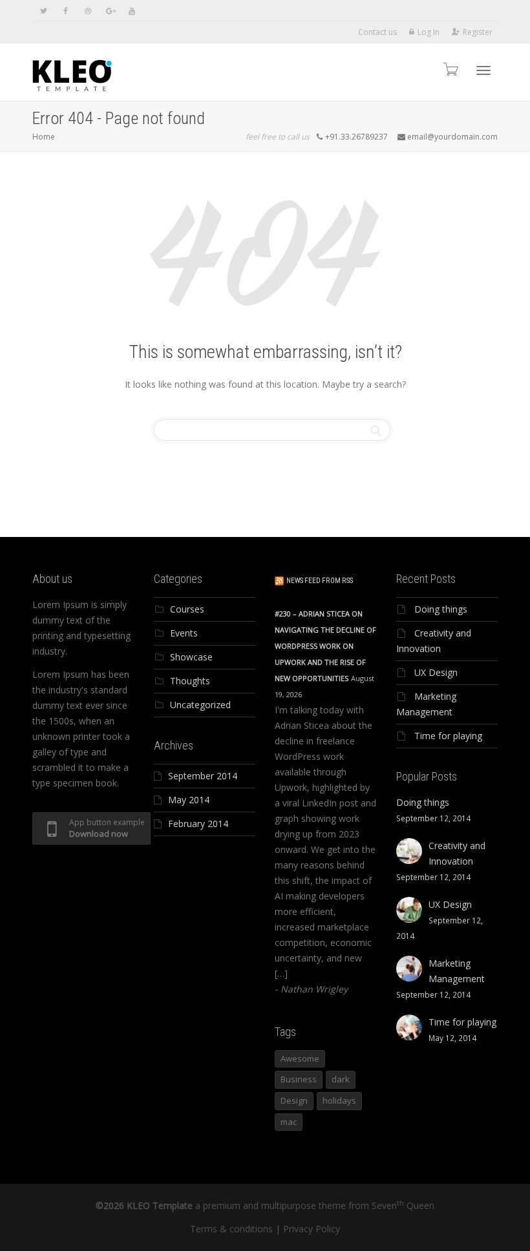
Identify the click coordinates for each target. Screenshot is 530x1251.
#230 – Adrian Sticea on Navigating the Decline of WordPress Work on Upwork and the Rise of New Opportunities (325, 646)
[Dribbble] (87, 10)
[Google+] (109, 10)
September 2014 (202, 776)
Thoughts (190, 681)
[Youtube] (131, 10)
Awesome (300, 1058)
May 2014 (188, 800)
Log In (429, 31)
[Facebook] (65, 10)
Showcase (191, 657)
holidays (339, 1100)
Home (43, 136)
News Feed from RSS (319, 580)
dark (341, 1079)
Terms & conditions (231, 1229)
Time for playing (448, 736)
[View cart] (449, 69)
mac (289, 1122)
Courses (187, 609)
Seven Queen (403, 1205)
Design (294, 1100)
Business (299, 1079)
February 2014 (198, 823)
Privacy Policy (311, 1229)
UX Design (436, 672)
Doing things (440, 609)
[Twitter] (43, 10)
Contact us (377, 31)
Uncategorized (200, 705)
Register (478, 31)
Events (184, 633)
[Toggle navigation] (483, 70)
